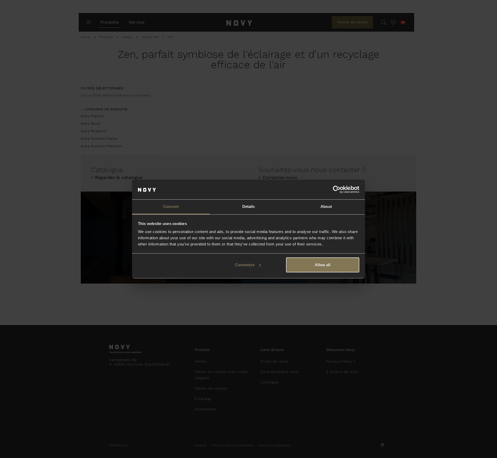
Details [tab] (248, 206)
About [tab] (326, 206)
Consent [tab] (171, 206)
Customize (244, 265)
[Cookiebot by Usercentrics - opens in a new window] (336, 189)
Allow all (322, 265)
